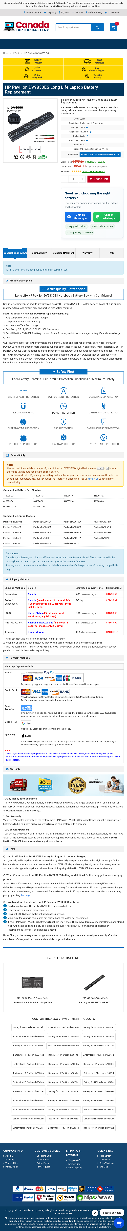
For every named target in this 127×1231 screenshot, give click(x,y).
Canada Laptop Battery (33, 1210)
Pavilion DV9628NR (103, 532)
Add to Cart (101, 179)
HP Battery (17, 53)
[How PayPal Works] (23, 1197)
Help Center (105, 1156)
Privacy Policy (11, 1167)
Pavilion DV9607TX (72, 532)
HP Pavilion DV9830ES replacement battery (56, 358)
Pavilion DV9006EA (42, 522)
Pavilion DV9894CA (42, 543)
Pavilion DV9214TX (102, 522)
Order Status (43, 1159)
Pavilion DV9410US (42, 532)
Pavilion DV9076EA (72, 522)
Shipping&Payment (63, 253)
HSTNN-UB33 (39, 506)
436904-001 (99, 501)
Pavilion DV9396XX (12, 532)
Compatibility (39, 253)
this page (25, 895)
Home (6, 53)
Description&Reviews (15, 253)
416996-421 (99, 495)
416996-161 (69, 495)
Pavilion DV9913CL (72, 543)
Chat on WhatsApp (109, 216)
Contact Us (113, 12)
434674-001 (38, 501)
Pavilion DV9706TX (12, 538)
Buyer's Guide (32, 12)
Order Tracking (95, 12)
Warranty (87, 253)
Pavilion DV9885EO (12, 543)
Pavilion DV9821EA (72, 538)
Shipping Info (74, 1160)
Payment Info (74, 1164)
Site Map (104, 1167)
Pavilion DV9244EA (12, 527)
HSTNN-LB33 (9, 506)
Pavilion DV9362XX (102, 527)
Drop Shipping (75, 1167)
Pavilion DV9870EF (102, 538)
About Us (10, 1156)
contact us (92, 478)
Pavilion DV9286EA (72, 527)
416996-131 (38, 495)
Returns (79, 12)
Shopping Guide (44, 1156)
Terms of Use (11, 1163)
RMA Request (43, 1167)
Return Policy (43, 1163)
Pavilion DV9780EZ (42, 538)
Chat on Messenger (80, 216)
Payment (65, 12)
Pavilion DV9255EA (42, 527)
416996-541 (8, 501)
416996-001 (8, 495)
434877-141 (69, 501)
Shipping (51, 12)
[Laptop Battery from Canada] (26, 30)
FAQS (111, 253)
